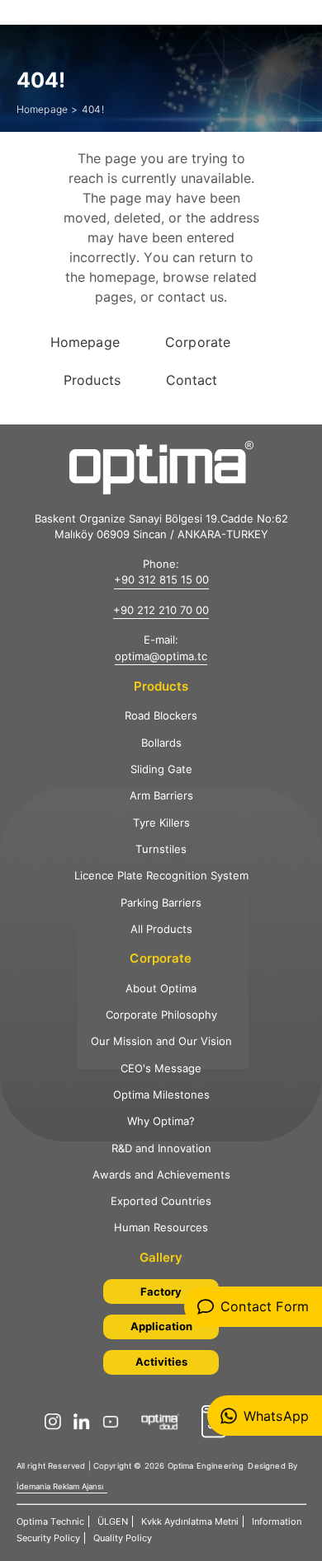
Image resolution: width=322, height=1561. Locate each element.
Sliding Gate (161, 769)
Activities (161, 1361)
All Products (161, 928)
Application (161, 1326)
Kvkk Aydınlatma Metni (190, 1521)
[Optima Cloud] (164, 1421)
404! (93, 109)
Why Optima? (161, 1120)
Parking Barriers (161, 902)
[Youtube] (114, 1421)
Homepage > (47, 109)
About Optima (161, 988)
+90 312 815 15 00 (161, 579)
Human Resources (161, 1227)
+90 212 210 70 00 (161, 609)
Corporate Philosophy (161, 1014)
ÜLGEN (112, 1521)
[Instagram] (57, 1421)
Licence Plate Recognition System (161, 875)
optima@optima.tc (161, 656)
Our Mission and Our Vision (161, 1041)
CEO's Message (161, 1068)
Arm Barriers (161, 795)
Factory (161, 1291)
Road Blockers (161, 715)
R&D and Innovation (161, 1148)
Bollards (161, 742)
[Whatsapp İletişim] (264, 1415)
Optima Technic (50, 1521)
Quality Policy (122, 1538)
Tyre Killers (161, 822)
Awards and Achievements (161, 1174)
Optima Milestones (161, 1094)
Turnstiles (161, 849)
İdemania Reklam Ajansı (60, 1486)
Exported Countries (161, 1200)
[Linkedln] (85, 1421)
